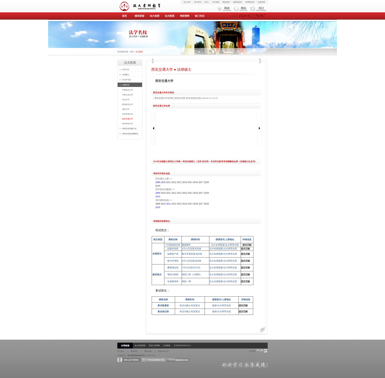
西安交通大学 (127, 119)
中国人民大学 (127, 95)
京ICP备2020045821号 (136, 355)
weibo (257, 350)
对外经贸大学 (127, 114)
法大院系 (169, 16)
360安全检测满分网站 (153, 360)
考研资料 (184, 16)
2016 (195, 182)
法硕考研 (261, 2)
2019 (157, 186)
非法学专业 (126, 80)
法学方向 (125, 69)
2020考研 (215, 2)
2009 (157, 203)
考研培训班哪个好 (129, 129)
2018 (206, 182)
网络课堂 (226, 2)
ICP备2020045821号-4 (182, 345)
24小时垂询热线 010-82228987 (247, 16)
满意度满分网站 (178, 360)
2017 (201, 182)
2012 (173, 182)
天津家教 (166, 345)
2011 (168, 182)
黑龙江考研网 (154, 345)
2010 (163, 193)
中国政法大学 (127, 90)
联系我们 (134, 351)
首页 (124, 16)
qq (261, 350)
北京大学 (125, 100)
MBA (207, 2)
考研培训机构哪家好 (130, 134)
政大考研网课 (140, 345)
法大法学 (187, 2)
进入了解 (246, 245)
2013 (179, 182)
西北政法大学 (127, 104)
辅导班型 (139, 16)
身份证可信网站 (129, 360)
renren (265, 350)
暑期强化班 (237, 2)
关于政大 (121, 351)
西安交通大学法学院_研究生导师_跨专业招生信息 (178, 98)
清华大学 (125, 109)
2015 (190, 182)
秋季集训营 (249, 2)
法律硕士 (125, 75)
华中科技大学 (127, 124)
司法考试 (197, 2)
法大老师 (154, 16)
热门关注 (200, 16)
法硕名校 (125, 85)
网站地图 (148, 351)
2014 (184, 182)
